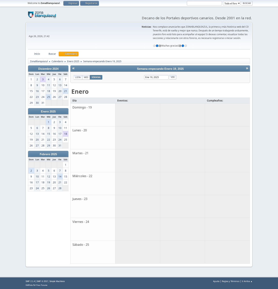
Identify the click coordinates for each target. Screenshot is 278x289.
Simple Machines (57, 281)
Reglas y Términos (230, 281)
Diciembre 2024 (48, 68)
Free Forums (41, 285)
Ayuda (216, 281)
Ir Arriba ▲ (247, 281)
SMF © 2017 (42, 281)
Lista (78, 77)
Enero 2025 (48, 111)
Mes (86, 77)
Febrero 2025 (48, 154)
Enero (80, 91)
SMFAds (29, 285)
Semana (96, 77)
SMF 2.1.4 (30, 281)
